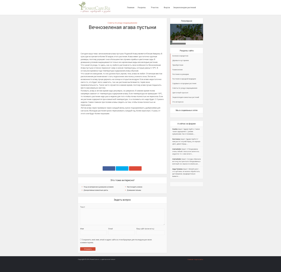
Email (110, 228)
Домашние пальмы (134, 190)
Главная (130, 7)
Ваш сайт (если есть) (145, 228)
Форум (167, 7)
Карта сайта (198, 259)
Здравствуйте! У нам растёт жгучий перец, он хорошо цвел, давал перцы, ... (186, 141)
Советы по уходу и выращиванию (122, 23)
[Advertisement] (122, 140)
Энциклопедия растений (184, 7)
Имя (82, 228)
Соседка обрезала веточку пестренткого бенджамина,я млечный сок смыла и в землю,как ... (186, 161)
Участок (155, 7)
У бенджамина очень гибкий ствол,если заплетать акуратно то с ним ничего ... (185, 151)
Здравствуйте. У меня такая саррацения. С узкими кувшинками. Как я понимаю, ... (186, 131)
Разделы (142, 7)
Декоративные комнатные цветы (96, 190)
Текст (82, 207)
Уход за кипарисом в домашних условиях (99, 187)
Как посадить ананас (134, 187)
